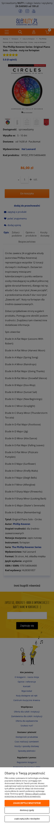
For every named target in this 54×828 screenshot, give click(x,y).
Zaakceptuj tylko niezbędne (27, 818)
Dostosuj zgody (27, 810)
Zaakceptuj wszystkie (27, 803)
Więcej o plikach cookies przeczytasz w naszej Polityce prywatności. (25, 795)
